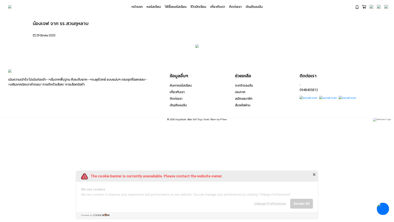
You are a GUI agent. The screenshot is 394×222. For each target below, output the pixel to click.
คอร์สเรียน (154, 7)
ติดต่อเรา (235, 7)
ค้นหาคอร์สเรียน (181, 85)
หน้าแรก (137, 7)
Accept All (301, 204)
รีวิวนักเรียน (198, 7)
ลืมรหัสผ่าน (242, 105)
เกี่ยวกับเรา (217, 7)
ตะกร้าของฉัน (244, 85)
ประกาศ (240, 92)
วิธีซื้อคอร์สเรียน (176, 7)
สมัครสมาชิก (243, 99)
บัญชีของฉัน (254, 7)
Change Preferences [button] (270, 204)
